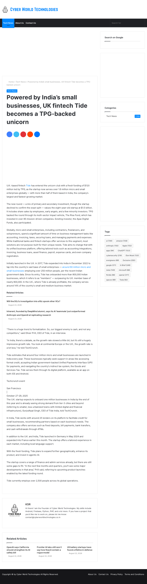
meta (110, 270)
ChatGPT (124, 250)
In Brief (125, 265)
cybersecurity (114, 255)
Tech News (8, 23)
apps (110, 250)
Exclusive (129, 260)
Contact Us (31, 23)
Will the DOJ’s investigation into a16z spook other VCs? (33, 301)
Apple (127, 246)
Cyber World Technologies (28, 574)
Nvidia (110, 275)
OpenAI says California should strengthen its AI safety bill (18, 550)
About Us (19, 23)
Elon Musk (132, 255)
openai (124, 275)
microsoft (124, 270)
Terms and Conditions (134, 574)
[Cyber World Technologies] (31, 9)
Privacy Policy (117, 574)
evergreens (112, 260)
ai (109, 241)
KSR (28, 504)
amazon (121, 241)
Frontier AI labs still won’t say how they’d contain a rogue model (49, 550)
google (111, 265)
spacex (111, 280)
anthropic (112, 246)
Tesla (124, 280)
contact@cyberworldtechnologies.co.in (42, 517)
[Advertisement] (50, 52)
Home (11, 82)
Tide (28, 185)
